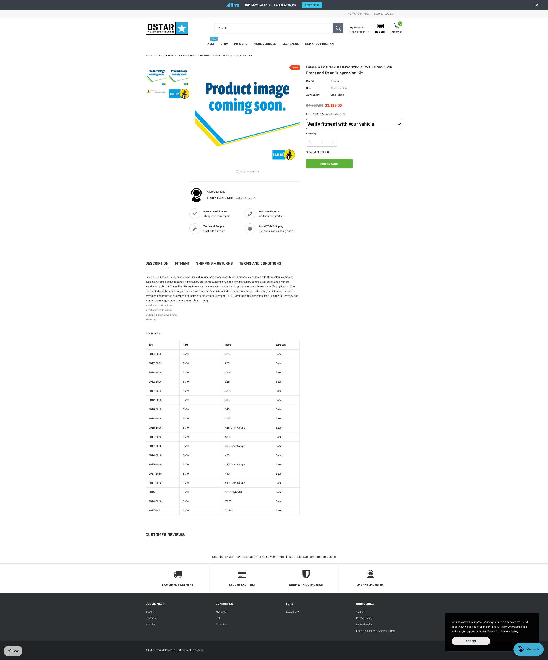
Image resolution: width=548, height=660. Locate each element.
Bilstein (334, 81)
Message (221, 611)
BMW (224, 44)
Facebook (151, 618)
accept (471, 641)
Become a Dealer (384, 13)
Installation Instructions (159, 305)
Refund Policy (364, 624)
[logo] (167, 28)
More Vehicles (265, 44)
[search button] (338, 28)
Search (360, 611)
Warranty (151, 319)
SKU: (309, 87)
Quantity (311, 133)
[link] (157, 77)
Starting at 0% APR (282, 4)
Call (218, 618)
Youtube (150, 624)
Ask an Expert (244, 198)
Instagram (151, 611)
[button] (380, 28)
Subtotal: (311, 152)
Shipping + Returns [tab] (214, 263)
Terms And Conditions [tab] (260, 263)
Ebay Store (292, 611)
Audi (210, 44)
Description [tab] (157, 263)
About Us (221, 624)
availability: (313, 94)
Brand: (310, 81)
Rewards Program (319, 44)
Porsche (240, 44)
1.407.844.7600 (220, 198)
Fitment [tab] (182, 263)
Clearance (290, 44)
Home (149, 55)
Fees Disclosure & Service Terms (375, 630)
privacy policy (509, 631)
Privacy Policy (364, 618)
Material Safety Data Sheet (161, 314)
